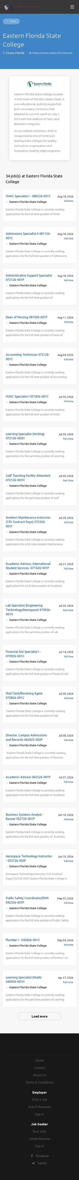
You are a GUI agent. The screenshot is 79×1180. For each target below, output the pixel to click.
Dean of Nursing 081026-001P (26, 317)
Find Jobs (39, 1131)
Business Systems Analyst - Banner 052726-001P (25, 817)
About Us (39, 1075)
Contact (39, 1068)
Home (39, 1060)
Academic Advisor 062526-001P (28, 777)
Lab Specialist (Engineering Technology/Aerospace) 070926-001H (28, 610)
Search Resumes (39, 1107)
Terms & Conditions (39, 1082)
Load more (40, 1016)
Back (13, 21)
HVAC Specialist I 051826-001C (27, 396)
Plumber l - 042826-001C (23, 940)
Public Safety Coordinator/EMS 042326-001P (27, 900)
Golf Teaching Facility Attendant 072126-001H (28, 478)
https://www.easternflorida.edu (52, 52)
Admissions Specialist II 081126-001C (28, 236)
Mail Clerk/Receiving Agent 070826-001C (24, 695)
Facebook (42, 1156)
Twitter (42, 1163)
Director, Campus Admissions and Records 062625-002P (26, 737)
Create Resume (39, 1138)
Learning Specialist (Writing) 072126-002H (25, 436)
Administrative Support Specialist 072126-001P (29, 278)
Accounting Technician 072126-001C (28, 357)
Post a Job (39, 1099)
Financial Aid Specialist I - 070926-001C (23, 654)
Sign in (39, 1114)
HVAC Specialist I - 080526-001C (28, 196)
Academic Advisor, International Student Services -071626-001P (28, 566)
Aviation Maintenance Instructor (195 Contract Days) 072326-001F (28, 522)
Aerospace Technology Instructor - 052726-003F (29, 858)
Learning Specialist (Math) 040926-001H (24, 979)
